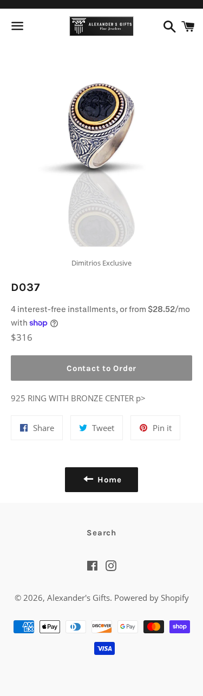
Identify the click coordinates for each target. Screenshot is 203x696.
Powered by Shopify (151, 597)
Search (101, 533)
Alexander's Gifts (78, 597)
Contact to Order (101, 368)
